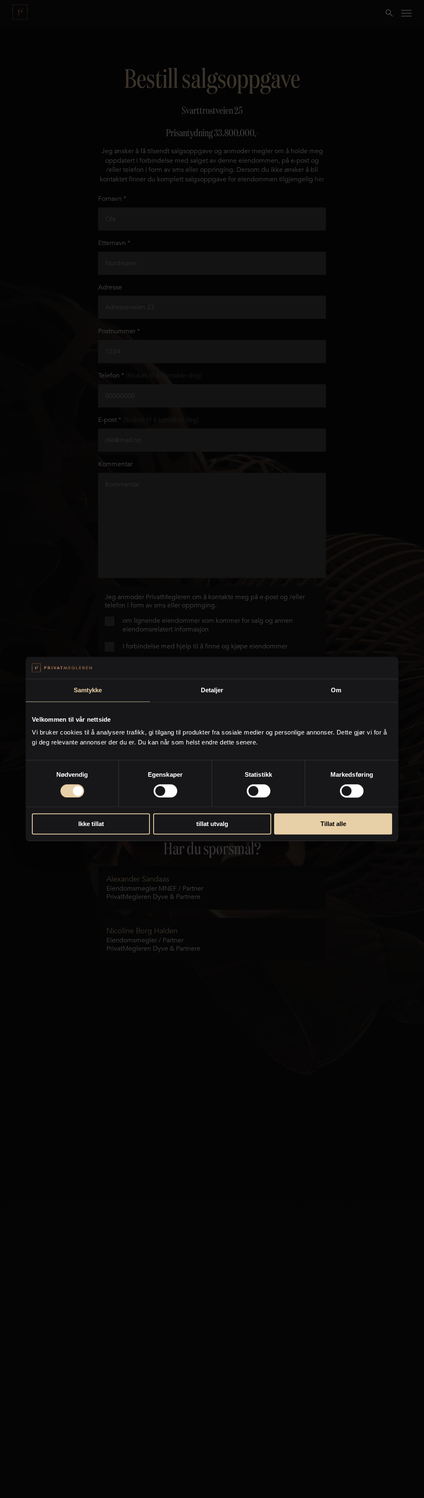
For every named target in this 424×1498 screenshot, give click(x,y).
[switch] (165, 790)
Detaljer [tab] (212, 690)
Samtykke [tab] (88, 690)
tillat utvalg (212, 824)
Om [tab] (336, 690)
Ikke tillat (91, 824)
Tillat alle (333, 824)
